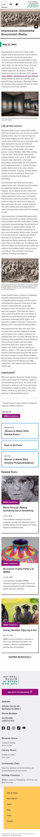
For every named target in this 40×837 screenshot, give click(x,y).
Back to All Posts (13, 445)
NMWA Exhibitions (11, 416)
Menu (4, 4)
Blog (8, 810)
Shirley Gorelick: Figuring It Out (20, 630)
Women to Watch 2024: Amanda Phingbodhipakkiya (19, 459)
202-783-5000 (7, 718)
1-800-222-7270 (8, 720)
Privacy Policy (6, 835)
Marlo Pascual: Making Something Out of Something (18, 509)
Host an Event (12, 793)
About (9, 804)
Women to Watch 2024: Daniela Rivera (16, 431)
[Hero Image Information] (36, 26)
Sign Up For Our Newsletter (18, 692)
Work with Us (12, 798)
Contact (10, 821)
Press (9, 815)
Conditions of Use (16, 835)
